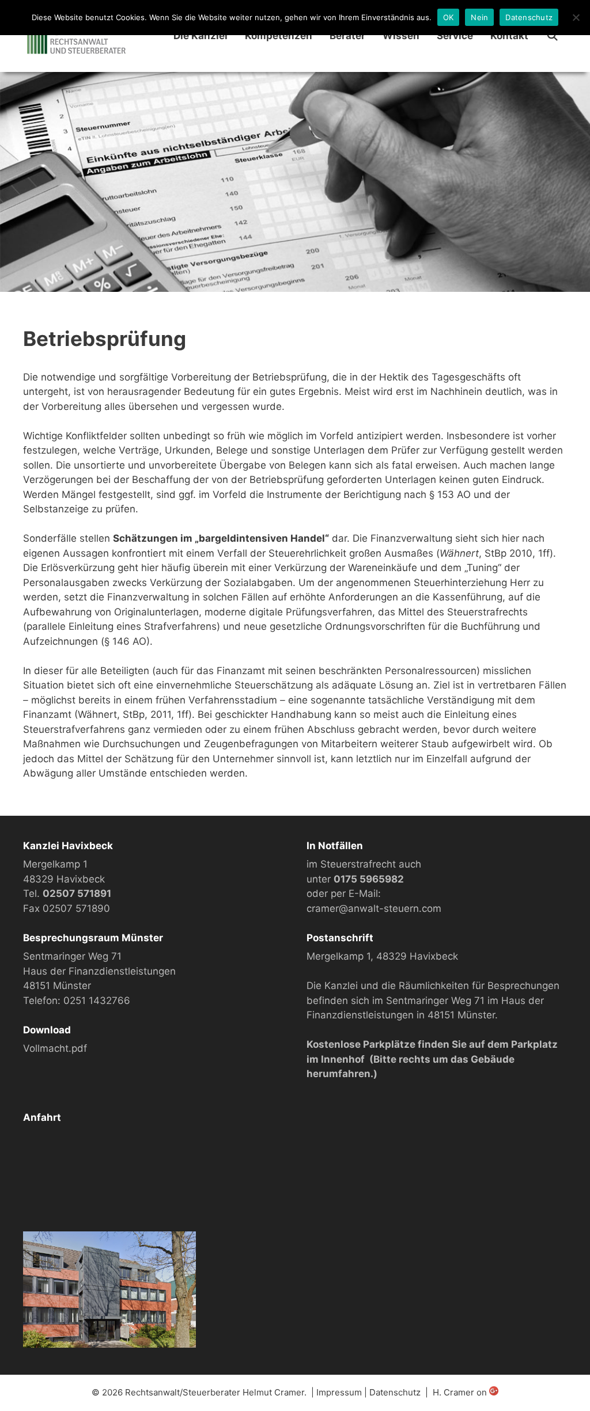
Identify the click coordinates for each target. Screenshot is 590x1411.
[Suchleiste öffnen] (552, 36)
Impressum (339, 1392)
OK (448, 17)
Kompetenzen (278, 35)
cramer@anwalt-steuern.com (374, 908)
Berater (347, 35)
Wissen (401, 35)
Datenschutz (395, 1392)
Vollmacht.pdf (55, 1048)
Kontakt (509, 35)
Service (455, 35)
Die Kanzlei (200, 35)
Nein (479, 17)
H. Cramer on (461, 1392)
